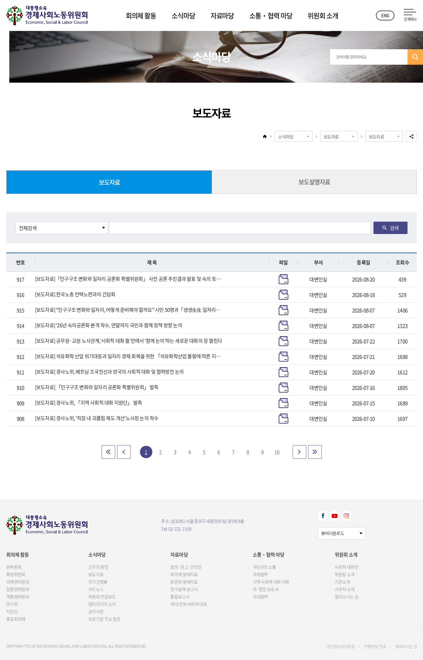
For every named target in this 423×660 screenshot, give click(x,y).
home (265, 136)
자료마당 (222, 15)
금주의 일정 (98, 567)
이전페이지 (124, 452)
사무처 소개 (345, 589)
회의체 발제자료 (184, 574)
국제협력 (260, 574)
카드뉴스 (95, 589)
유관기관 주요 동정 (104, 619)
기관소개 (342, 582)
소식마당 (183, 15)
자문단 (12, 611)
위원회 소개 (322, 15)
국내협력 (260, 596)
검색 (415, 57)
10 (276, 452)
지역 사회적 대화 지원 (271, 582)
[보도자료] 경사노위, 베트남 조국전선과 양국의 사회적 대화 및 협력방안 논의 (109, 371)
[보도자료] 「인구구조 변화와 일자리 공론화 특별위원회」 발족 (97, 387)
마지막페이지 (315, 452)
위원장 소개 (345, 574)
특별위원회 (15, 574)
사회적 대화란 (346, 567)
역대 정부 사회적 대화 (188, 604)
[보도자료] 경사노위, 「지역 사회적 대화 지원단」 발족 (88, 402)
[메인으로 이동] (47, 14)
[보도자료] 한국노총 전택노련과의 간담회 (75, 294)
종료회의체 (15, 619)
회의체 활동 (141, 15)
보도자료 (331, 136)
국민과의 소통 (264, 567)
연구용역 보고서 (184, 589)
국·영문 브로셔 (265, 589)
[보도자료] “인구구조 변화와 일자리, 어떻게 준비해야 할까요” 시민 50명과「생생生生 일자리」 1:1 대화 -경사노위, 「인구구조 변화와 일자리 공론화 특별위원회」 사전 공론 (128, 309)
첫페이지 (108, 452)
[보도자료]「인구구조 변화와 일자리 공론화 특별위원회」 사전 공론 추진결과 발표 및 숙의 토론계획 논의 (128, 278)
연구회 (12, 604)
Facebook (323, 515)
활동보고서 (180, 596)
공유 (411, 136)
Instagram (346, 515)
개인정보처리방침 (340, 646)
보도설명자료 (314, 181)
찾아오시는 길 (346, 596)
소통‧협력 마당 (270, 15)
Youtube (334, 515)
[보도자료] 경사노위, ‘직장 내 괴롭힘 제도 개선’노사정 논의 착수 (97, 418)
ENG (385, 15)
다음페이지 (299, 452)
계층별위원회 (17, 596)
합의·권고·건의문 (186, 567)
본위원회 (13, 567)
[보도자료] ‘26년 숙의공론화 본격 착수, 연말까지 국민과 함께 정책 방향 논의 (108, 325)
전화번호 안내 (375, 646)
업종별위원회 (17, 589)
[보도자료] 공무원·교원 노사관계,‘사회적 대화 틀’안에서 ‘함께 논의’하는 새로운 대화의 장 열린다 (128, 340)
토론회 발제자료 (184, 582)
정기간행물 (97, 582)
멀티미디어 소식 (102, 604)
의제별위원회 (17, 582)
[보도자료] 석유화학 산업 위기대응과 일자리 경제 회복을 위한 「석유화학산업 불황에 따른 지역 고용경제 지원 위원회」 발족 (128, 356)
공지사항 (95, 611)
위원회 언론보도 (102, 596)
